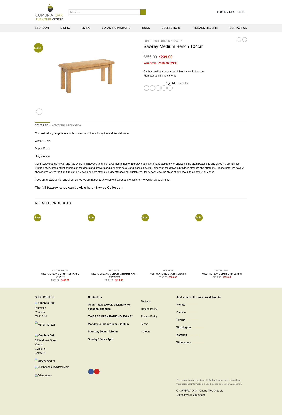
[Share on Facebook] (146, 88)
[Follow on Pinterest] (97, 371)
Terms (144, 324)
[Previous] (35, 248)
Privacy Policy (149, 316)
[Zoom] (39, 111)
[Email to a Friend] (158, 88)
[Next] (246, 248)
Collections (171, 27)
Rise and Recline (205, 27)
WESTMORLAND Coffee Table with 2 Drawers (60, 275)
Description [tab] (42, 125)
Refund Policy (149, 308)
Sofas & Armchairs (116, 27)
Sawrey (177, 41)
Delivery (146, 301)
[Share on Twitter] (152, 88)
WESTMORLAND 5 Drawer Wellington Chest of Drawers (114, 275)
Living (85, 27)
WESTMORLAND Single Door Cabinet (222, 273)
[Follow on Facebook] (91, 371)
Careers (145, 331)
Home (146, 41)
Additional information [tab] (66, 125)
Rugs (146, 27)
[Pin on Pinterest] (164, 88)
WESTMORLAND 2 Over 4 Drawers (167, 273)
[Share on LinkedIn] (170, 88)
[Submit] (143, 12)
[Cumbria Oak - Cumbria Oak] (49, 12)
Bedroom (42, 27)
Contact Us (238, 27)
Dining (65, 27)
